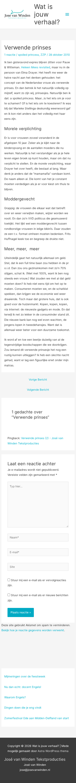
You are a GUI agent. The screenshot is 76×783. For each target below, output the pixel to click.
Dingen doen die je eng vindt (22, 707)
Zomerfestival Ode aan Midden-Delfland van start (36, 718)
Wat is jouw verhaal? (47, 14)
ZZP (43, 54)
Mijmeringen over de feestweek (24, 676)
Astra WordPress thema (53, 751)
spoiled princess (28, 54)
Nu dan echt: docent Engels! (22, 687)
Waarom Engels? (15, 697)
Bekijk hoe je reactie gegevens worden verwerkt (32, 630)
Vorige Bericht (38, 379)
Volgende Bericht (38, 389)
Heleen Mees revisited (35, 67)
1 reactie (9, 54)
